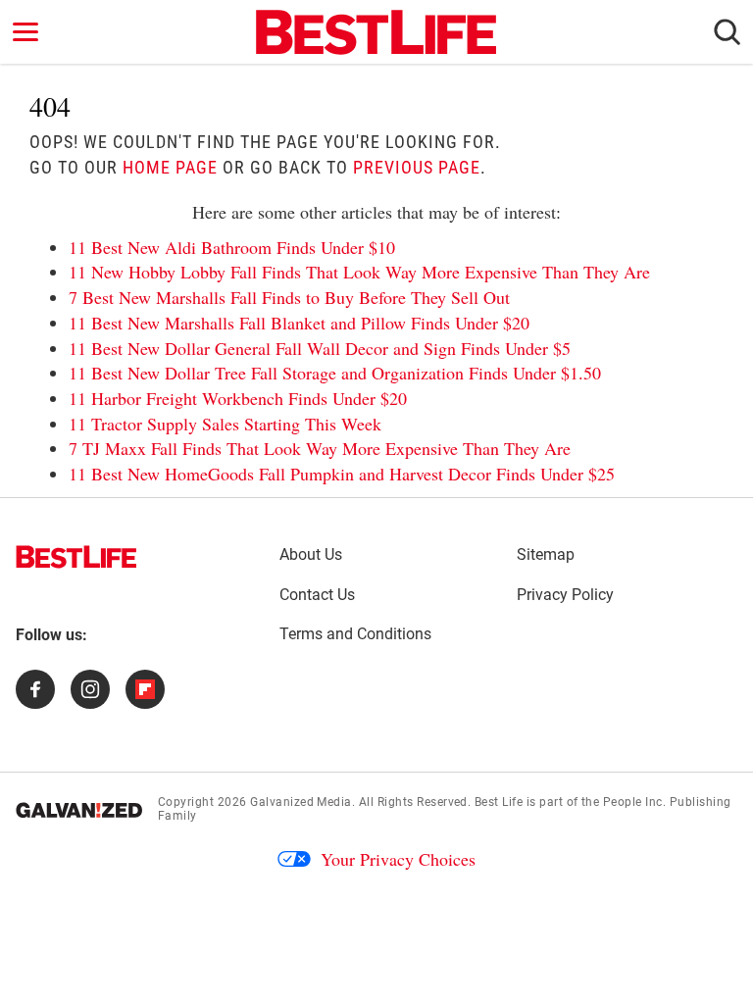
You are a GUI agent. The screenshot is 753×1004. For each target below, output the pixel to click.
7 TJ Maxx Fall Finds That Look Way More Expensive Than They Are (320, 448)
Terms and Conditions (355, 634)
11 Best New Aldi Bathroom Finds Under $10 (232, 247)
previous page (416, 167)
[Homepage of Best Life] (76, 557)
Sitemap (546, 554)
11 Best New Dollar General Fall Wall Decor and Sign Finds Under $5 (320, 348)
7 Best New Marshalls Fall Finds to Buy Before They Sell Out (289, 297)
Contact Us (317, 594)
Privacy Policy (565, 594)
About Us (310, 554)
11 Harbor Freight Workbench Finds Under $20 (238, 398)
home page (170, 167)
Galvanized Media (301, 802)
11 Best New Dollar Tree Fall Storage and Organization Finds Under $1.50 (335, 372)
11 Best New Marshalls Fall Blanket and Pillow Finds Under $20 (299, 322)
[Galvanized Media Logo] (79, 810)
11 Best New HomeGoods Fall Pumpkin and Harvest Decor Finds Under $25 (342, 473)
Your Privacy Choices (398, 859)
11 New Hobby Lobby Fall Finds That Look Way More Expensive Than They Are (359, 271)
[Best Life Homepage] (376, 32)
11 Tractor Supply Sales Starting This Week (225, 423)
